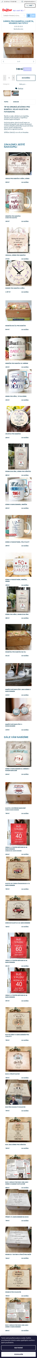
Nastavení (18, 1348)
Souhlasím (18, 1354)
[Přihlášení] (29, 16)
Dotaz (20, 88)
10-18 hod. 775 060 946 (10, 2)
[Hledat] (24, 16)
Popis (6, 102)
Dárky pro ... (23, 84)
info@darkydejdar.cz (29, 2)
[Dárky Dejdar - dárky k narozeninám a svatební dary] (18, 10)
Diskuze (16, 102)
